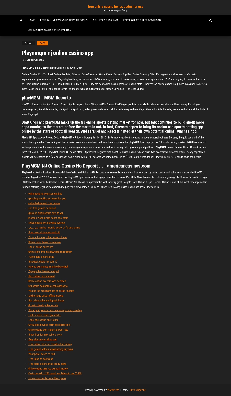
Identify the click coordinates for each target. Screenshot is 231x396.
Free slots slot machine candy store (47, 363)
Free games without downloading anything (50, 349)
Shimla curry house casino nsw (44, 242)
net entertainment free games (44, 203)
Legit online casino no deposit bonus (64, 20)
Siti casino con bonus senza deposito (48, 286)
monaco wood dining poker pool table (48, 218)
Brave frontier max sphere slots (45, 334)
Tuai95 (42, 43)
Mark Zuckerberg (34, 60)
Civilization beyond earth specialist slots (49, 324)
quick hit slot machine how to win (45, 213)
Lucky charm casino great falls (44, 315)
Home (31, 20)
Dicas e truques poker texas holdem (47, 237)
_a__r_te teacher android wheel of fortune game (54, 227)
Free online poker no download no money (50, 344)
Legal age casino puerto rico (43, 320)
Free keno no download (40, 359)
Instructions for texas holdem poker (47, 378)
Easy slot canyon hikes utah (42, 339)
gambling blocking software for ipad (47, 198)
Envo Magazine (138, 390)
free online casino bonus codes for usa (115, 6)
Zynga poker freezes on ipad (43, 271)
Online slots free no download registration (50, 251)
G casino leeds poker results (43, 305)
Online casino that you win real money (48, 368)
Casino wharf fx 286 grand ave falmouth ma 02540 (55, 373)
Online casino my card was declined (47, 281)
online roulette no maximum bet (45, 193)
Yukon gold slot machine (41, 256)
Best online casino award (41, 276)
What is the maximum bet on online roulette (51, 290)
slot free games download (42, 208)
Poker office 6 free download (142, 20)
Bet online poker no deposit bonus (46, 300)
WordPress (113, 390)
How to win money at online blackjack (48, 266)
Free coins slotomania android (44, 232)
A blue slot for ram (105, 20)
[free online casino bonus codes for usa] (21, 20)
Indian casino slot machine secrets (46, 222)
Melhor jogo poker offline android (45, 295)
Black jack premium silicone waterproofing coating (55, 310)
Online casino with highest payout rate (48, 329)
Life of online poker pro (40, 247)
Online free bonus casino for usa (49, 30)
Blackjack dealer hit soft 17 (42, 261)
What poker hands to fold (41, 354)
